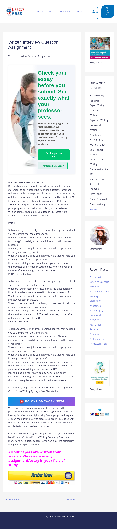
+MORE (93, 209)
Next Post (73, 499)
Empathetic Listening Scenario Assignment (99, 282)
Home (40, 11)
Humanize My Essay (53, 165)
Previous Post (12, 499)
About (51, 11)
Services (65, 11)
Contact (79, 11)
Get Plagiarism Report (54, 155)
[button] (107, 11)
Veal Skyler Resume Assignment (96, 329)
